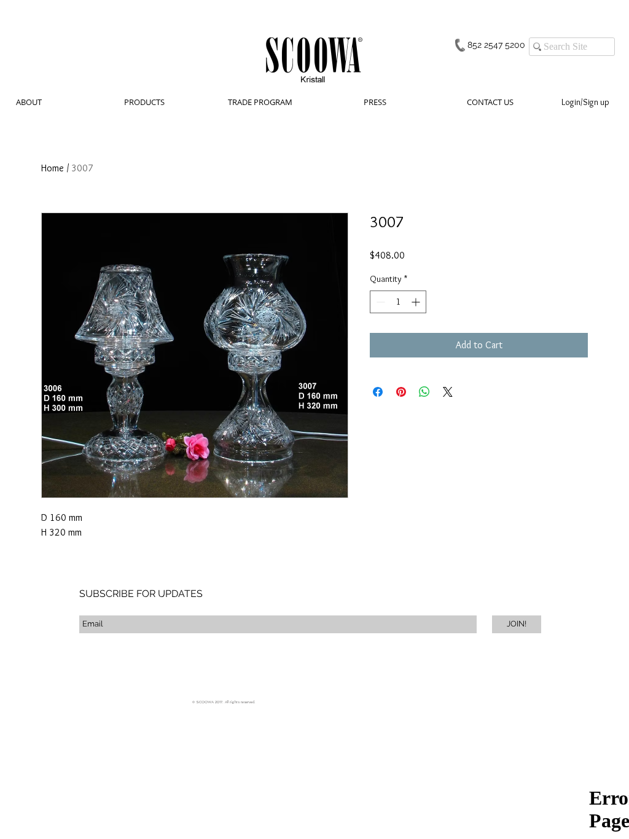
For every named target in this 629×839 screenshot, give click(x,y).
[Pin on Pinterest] (401, 391)
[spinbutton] (398, 302)
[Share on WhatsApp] (424, 391)
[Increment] (416, 302)
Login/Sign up (585, 101)
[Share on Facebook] (377, 391)
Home (52, 168)
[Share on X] (447, 391)
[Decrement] (379, 302)
